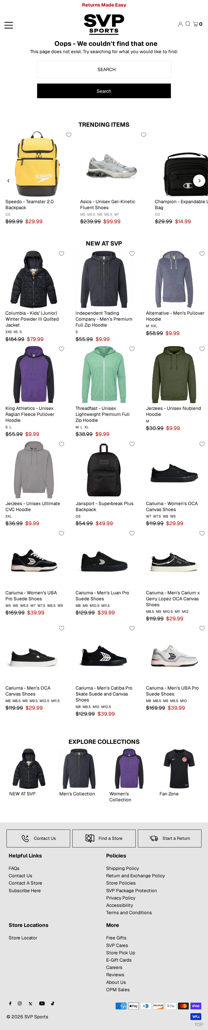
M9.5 (34, 701)
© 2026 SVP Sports (27, 1017)
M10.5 (94, 605)
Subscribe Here (25, 891)
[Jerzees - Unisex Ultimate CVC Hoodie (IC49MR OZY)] (34, 469)
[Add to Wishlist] (69, 135)
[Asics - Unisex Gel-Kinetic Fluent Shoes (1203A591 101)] (112, 164)
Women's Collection (120, 797)
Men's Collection (77, 794)
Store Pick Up (120, 953)
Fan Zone (169, 794)
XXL (154, 326)
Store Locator (23, 938)
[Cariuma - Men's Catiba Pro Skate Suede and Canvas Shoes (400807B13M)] (104, 654)
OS (7, 214)
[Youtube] (42, 1003)
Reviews (115, 975)
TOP (198, 1023)
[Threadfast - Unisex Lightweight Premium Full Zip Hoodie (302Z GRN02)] (104, 374)
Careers (114, 967)
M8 (78, 605)
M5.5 (91, 214)
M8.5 (150, 611)
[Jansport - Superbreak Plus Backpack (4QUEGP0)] (104, 469)
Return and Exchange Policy (135, 876)
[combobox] (104, 69)
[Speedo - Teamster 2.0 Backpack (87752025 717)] (37, 164)
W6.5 (24, 605)
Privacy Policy (120, 898)
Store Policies (121, 883)
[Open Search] (188, 24)
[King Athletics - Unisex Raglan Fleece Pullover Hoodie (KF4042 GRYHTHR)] (34, 374)
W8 (165, 516)
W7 (148, 516)
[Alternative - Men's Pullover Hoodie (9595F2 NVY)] (174, 279)
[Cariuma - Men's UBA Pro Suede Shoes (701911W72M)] (174, 654)
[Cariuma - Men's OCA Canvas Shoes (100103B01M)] (34, 654)
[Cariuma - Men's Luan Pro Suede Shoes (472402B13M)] (104, 559)
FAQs (14, 868)
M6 (99, 214)
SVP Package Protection (131, 891)
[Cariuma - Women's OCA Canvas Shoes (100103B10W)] (174, 469)
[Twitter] (30, 1003)
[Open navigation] (34, 24)
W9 (173, 516)
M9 (85, 605)
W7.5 (157, 516)
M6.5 (108, 214)
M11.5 (105, 605)
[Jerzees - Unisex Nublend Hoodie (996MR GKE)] (174, 374)
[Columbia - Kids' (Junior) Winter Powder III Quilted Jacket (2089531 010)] (34, 279)
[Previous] (9, 181)
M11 (177, 611)
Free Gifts (116, 938)
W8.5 (51, 605)
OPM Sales (118, 990)
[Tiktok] (52, 1003)
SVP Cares (117, 945)
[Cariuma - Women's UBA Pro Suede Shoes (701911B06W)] (34, 559)
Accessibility (119, 905)
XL (86, 427)
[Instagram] (20, 1003)
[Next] (199, 181)
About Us (116, 982)
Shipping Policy (122, 868)
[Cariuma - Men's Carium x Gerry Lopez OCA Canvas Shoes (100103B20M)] (174, 559)
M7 (116, 214)
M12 (185, 611)
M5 (82, 214)
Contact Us (20, 876)
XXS (8, 332)
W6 (15, 605)
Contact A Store (25, 883)
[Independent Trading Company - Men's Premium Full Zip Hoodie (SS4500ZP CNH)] (104, 279)
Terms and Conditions (129, 913)
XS (16, 332)
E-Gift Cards (119, 960)
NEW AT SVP (104, 243)
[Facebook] (10, 1003)
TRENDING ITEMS (104, 124)
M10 (96, 706)
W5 (8, 605)
